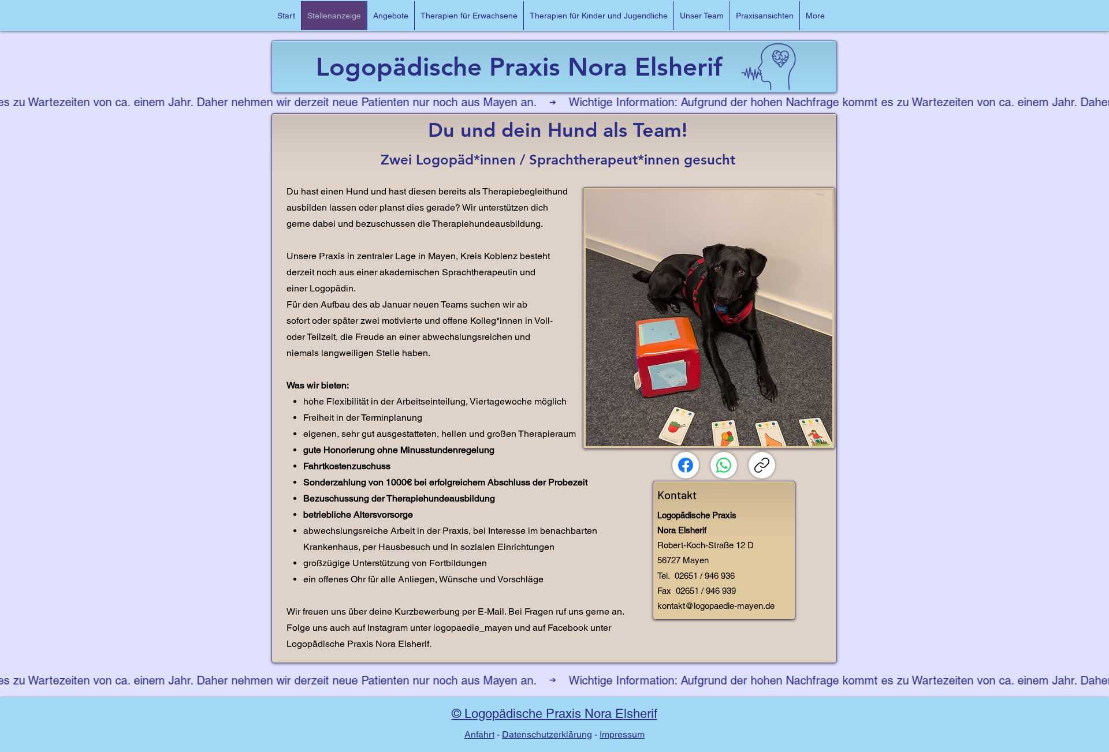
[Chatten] (333, 15)
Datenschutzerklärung (547, 734)
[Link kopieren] (762, 465)
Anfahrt (479, 734)
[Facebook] (685, 465)
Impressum (622, 734)
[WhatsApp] (723, 465)
